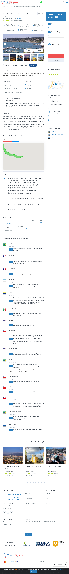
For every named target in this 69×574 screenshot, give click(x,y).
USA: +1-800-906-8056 (13, 496)
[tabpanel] (13, 463)
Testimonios (27, 493)
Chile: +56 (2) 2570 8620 (14, 494)
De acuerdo (33, 571)
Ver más (62, 569)
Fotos (47, 501)
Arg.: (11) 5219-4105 (13, 497)
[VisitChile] (9, 2)
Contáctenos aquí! (29, 498)
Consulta (56, 60)
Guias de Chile (49, 496)
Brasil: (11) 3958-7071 (13, 499)
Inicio (4, 6)
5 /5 (11, 249)
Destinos (48, 493)
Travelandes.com (7, 522)
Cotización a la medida (30, 503)
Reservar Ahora (56, 55)
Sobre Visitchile (28, 496)
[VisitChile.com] (13, 555)
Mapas (48, 503)
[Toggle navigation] (67, 2)
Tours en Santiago (15, 6)
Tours (8, 6)
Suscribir (28, 534)
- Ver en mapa (19, 18)
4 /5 (11, 339)
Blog (47, 498)
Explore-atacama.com (8, 527)
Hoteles (16, 139)
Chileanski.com (7, 524)
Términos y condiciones (30, 506)
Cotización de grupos (30, 501)
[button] (64, 2)
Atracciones (8, 139)
